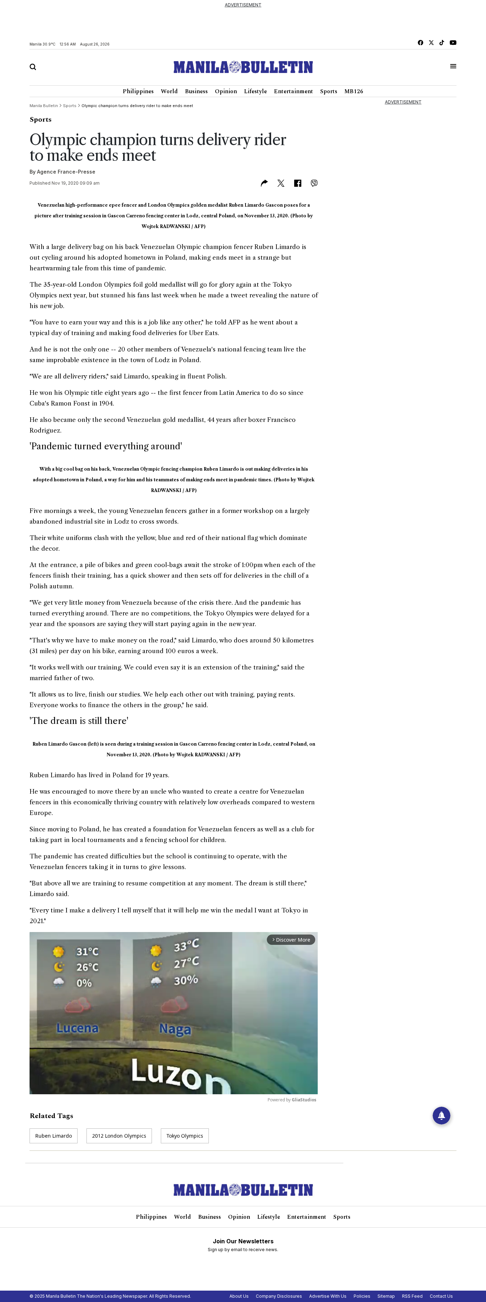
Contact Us (441, 1296)
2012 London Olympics (119, 1135)
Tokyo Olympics (185, 1135)
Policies (362, 1296)
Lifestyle (255, 91)
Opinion (226, 91)
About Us (239, 1296)
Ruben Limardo (53, 1135)
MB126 (353, 91)
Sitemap (386, 1296)
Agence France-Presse (66, 172)
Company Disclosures (279, 1296)
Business (196, 91)
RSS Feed (412, 1296)
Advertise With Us (328, 1296)
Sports (328, 91)
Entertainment (293, 91)
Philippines (138, 91)
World (169, 91)
